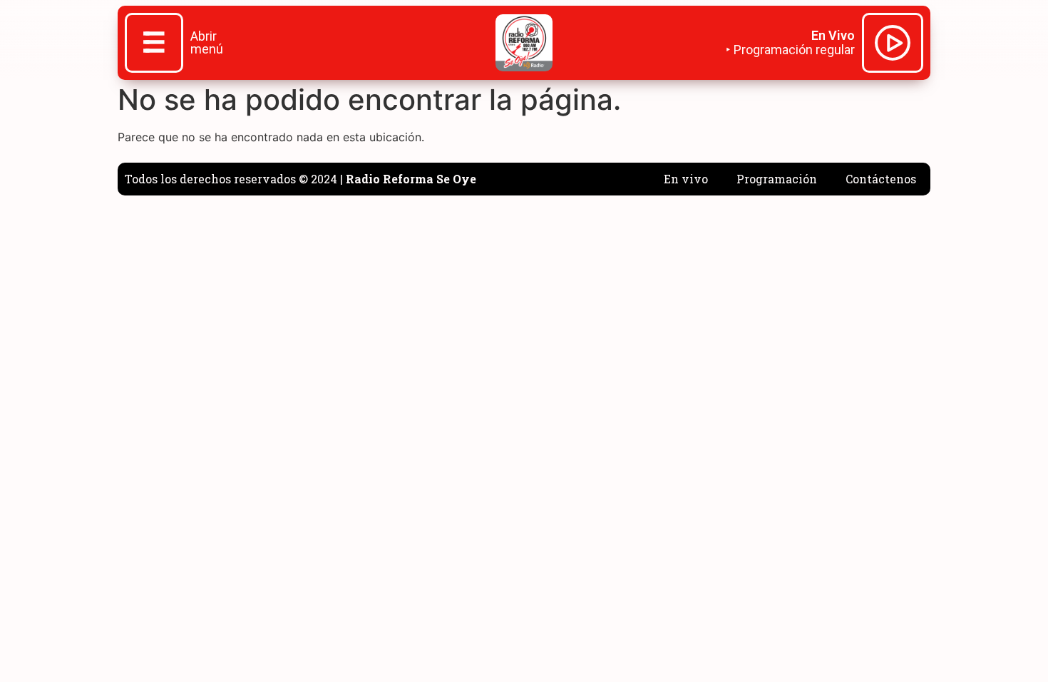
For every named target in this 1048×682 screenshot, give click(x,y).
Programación (776, 178)
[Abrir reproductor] (892, 45)
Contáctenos (881, 178)
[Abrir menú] (154, 44)
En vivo (686, 178)
